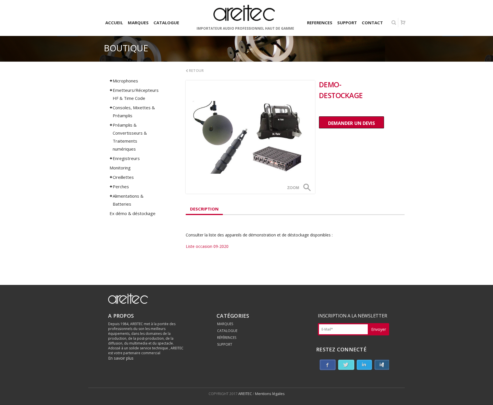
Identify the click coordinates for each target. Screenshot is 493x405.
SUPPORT (224, 344)
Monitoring (120, 168)
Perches (121, 186)
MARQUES (225, 323)
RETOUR (196, 70)
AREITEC (245, 393)
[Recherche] (393, 22)
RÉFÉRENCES (226, 337)
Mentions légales (270, 393)
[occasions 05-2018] (250, 137)
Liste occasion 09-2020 (207, 246)
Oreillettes (123, 177)
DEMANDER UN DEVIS (351, 123)
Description (204, 209)
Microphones (125, 81)
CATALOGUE (227, 330)
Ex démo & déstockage (132, 213)
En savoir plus (121, 358)
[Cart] (403, 22)
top (481, 393)
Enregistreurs (126, 158)
